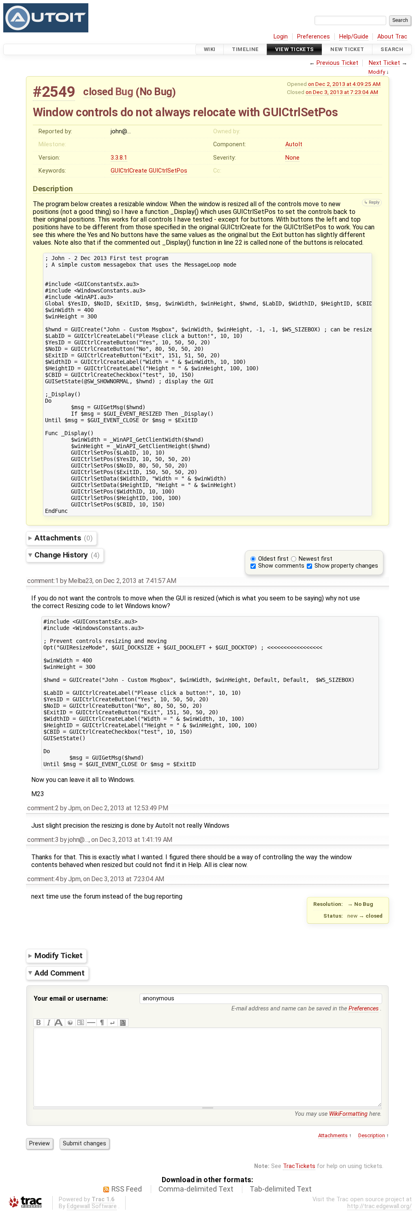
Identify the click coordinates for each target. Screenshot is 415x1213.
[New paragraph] (101, 1022)
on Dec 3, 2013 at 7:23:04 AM (342, 92)
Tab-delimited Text (281, 1189)
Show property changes (346, 565)
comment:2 (42, 808)
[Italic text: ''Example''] (49, 1022)
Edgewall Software (92, 1206)
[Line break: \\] (112, 1022)
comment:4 (42, 879)
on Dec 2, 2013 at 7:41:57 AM (135, 581)
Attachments (63, 537)
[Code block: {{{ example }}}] (80, 1022)
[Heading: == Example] (59, 1022)
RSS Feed (126, 1189)
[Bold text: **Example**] (38, 1022)
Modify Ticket (58, 955)
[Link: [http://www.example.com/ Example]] (70, 1022)
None (292, 157)
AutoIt (293, 144)
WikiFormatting (348, 1113)
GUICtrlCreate (129, 170)
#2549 (54, 91)
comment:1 (42, 581)
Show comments (281, 565)
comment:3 (42, 840)
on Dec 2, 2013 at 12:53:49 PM (125, 808)
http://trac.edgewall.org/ (379, 1206)
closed (98, 91)
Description (371, 1135)
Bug (124, 91)
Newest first (315, 558)
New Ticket (347, 49)
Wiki (210, 49)
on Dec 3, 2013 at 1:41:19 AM (131, 840)
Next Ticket (384, 63)
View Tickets (294, 49)
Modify (376, 72)
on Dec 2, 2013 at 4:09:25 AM (344, 84)
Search (392, 49)
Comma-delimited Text (195, 1189)
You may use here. (338, 1113)
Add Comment (59, 972)
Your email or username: (71, 998)
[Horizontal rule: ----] (91, 1022)
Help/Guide (353, 36)
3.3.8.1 (119, 157)
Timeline (245, 49)
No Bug (155, 91)
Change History (66, 555)
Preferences (313, 36)
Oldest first (273, 558)
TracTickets (299, 1166)
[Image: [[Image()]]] (123, 1022)
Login (281, 36)
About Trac (392, 36)
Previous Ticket (337, 63)
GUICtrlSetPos (168, 170)
